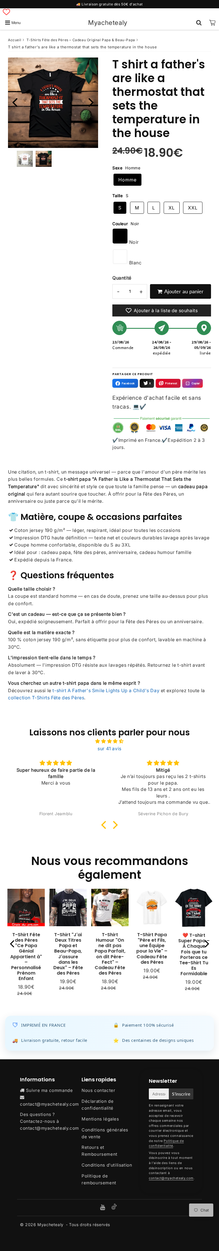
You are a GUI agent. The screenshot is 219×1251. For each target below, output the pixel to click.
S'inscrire (181, 1093)
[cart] (212, 23)
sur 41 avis (109, 748)
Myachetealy (107, 22)
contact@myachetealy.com (49, 1104)
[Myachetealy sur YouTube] (103, 1207)
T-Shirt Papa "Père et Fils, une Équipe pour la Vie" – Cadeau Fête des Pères (151, 948)
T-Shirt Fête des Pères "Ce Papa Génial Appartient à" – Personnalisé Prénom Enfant (26, 956)
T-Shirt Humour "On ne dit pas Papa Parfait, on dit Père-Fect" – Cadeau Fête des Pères (110, 953)
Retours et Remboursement (99, 1151)
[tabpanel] (43, 158)
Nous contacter (98, 1090)
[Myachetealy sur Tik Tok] (114, 1208)
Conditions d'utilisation (107, 1165)
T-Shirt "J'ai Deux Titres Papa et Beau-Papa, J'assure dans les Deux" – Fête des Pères (68, 953)
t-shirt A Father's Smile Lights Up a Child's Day (105, 690)
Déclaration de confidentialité (97, 1104)
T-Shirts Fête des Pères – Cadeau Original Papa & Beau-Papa (81, 40)
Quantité (121, 278)
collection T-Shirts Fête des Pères (46, 697)
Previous (15, 102)
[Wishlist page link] (6, 11)
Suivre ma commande (49, 1090)
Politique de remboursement (99, 1179)
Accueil (14, 40)
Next (91, 102)
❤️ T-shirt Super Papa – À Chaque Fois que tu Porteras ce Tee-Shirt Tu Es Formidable (194, 954)
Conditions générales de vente (105, 1133)
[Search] (198, 23)
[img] (109, 741)
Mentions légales (100, 1119)
